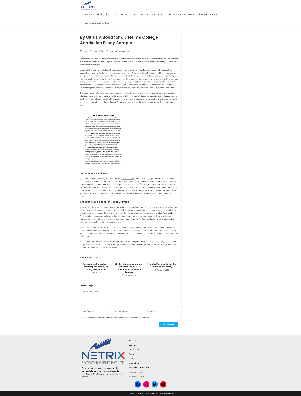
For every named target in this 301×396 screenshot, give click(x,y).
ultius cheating (128, 178)
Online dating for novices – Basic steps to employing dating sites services (96, 267)
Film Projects (134, 349)
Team (131, 354)
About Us (132, 340)
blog (111, 51)
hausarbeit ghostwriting (138, 376)
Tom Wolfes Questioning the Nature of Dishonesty (162, 265)
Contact (132, 358)
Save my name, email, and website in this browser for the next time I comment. (116, 317)
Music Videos (134, 345)
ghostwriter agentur (137, 372)
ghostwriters (134, 363)
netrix (85, 51)
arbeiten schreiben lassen (139, 367)
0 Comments (124, 51)
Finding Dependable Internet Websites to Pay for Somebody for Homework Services (129, 268)
